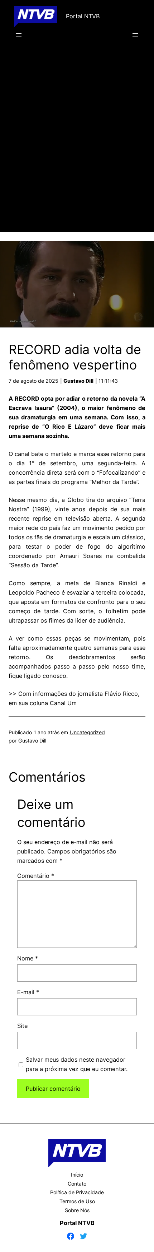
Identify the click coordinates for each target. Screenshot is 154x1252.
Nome (27, 958)
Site (22, 1025)
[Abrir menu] (18, 35)
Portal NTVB (83, 16)
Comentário (35, 875)
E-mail (28, 992)
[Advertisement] (77, 146)
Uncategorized (87, 732)
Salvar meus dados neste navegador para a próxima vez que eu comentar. (76, 1064)
